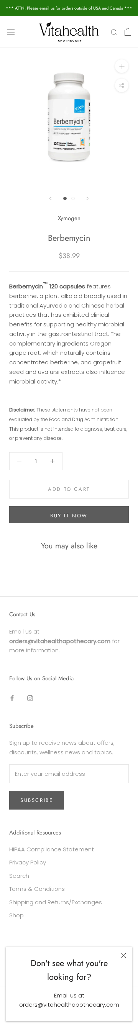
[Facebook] (12, 698)
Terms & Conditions (37, 889)
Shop (16, 915)
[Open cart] (128, 32)
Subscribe (36, 800)
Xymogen (69, 218)
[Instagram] (30, 698)
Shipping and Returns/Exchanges (55, 902)
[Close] (124, 955)
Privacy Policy (27, 862)
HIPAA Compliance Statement (51, 849)
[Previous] (50, 198)
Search (19, 876)
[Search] (114, 32)
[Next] (87, 198)
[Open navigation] (11, 32)
